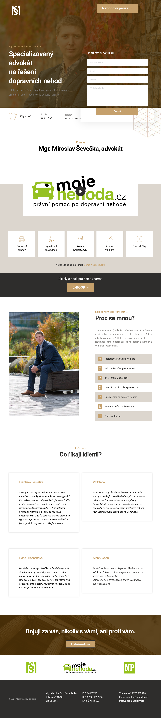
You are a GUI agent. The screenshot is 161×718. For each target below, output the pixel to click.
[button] (80, 191)
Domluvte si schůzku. (94, 265)
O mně (80, 142)
